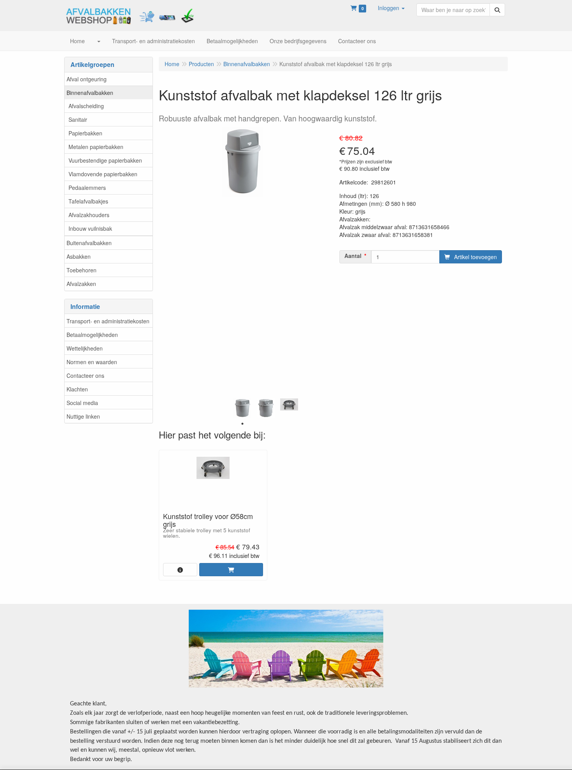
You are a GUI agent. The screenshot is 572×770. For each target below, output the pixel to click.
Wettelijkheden (85, 348)
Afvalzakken (81, 284)
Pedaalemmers (87, 187)
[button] (391, 8)
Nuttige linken (83, 416)
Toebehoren (82, 270)
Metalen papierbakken (95, 147)
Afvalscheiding (86, 106)
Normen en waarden (92, 362)
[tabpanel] (242, 408)
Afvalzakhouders (88, 215)
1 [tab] (242, 424)
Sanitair (77, 119)
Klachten (77, 389)
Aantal (352, 255)
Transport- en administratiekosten (108, 321)
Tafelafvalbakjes (88, 201)
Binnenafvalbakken (90, 92)
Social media (82, 403)
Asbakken (79, 256)
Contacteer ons (85, 375)
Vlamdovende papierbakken (102, 174)
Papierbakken (85, 133)
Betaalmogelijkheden (92, 335)
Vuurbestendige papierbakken (105, 160)
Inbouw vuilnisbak (90, 228)
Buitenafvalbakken (89, 243)
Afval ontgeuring (87, 79)
